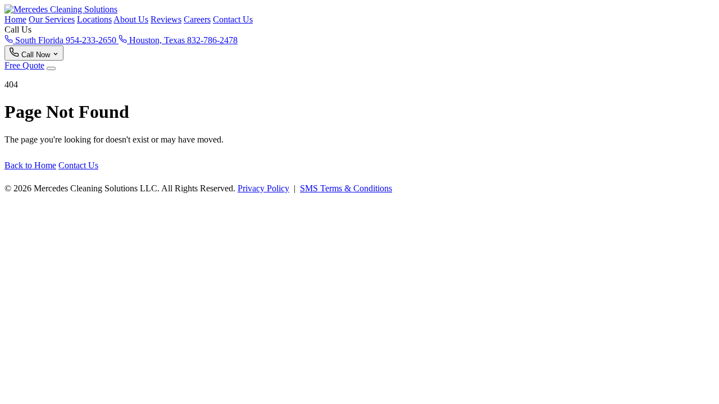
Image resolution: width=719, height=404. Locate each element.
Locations (94, 19)
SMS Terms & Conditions (346, 188)
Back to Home (30, 165)
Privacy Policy (263, 188)
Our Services (52, 19)
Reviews (166, 19)
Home (15, 19)
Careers (197, 19)
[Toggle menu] (51, 68)
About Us (130, 19)
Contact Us (233, 19)
